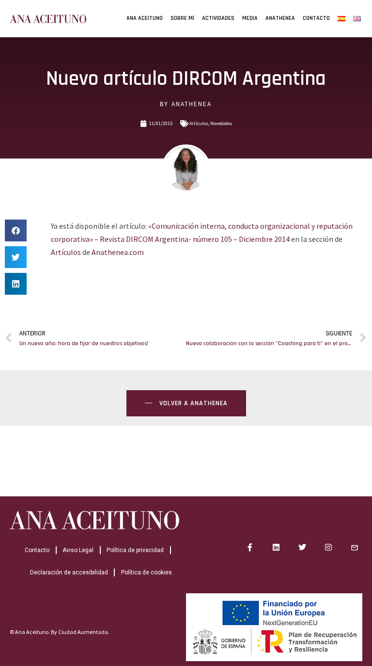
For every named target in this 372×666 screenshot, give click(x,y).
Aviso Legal (77, 550)
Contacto (316, 18)
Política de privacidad (135, 550)
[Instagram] (328, 547)
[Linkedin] (276, 547)
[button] (16, 230)
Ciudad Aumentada (83, 631)
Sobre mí (182, 18)
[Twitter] (302, 547)
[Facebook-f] (250, 547)
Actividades (218, 18)
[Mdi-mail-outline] (354, 547)
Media (250, 18)
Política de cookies (146, 572)
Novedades (221, 123)
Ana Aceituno (144, 18)
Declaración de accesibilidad (69, 572)
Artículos (198, 123)
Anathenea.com (118, 252)
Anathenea (280, 18)
